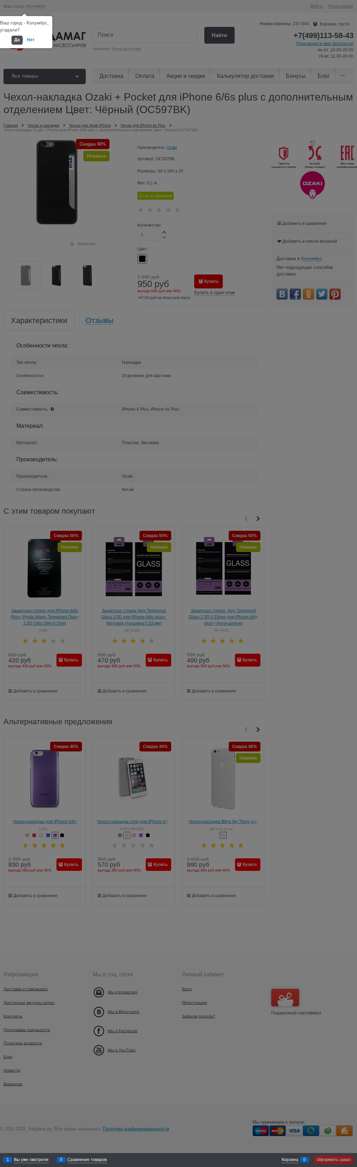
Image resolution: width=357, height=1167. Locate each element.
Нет (31, 39)
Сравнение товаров (87, 1159)
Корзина (290, 1159)
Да (17, 39)
